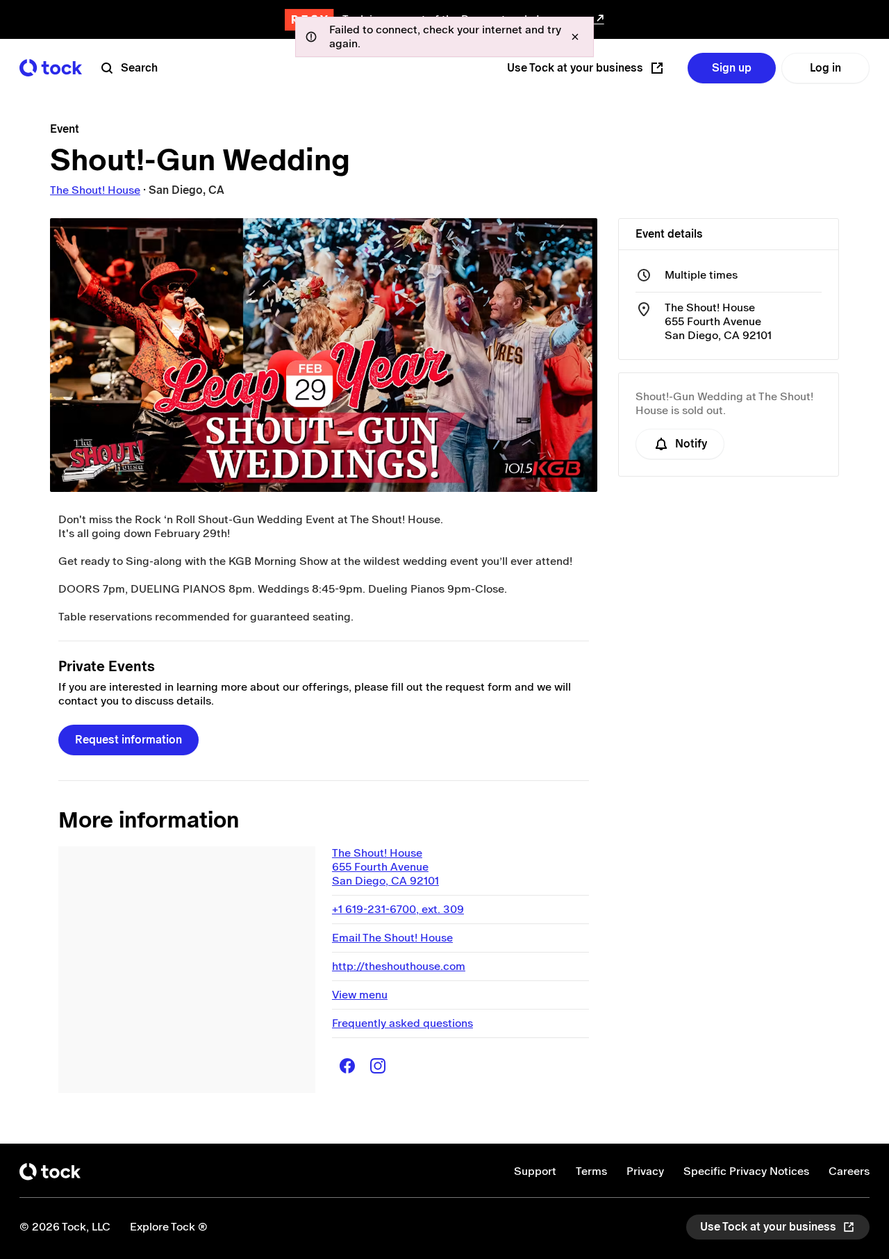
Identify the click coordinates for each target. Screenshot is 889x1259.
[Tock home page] (50, 67)
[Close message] (575, 37)
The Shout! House (95, 190)
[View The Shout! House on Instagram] (378, 1066)
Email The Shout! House (392, 937)
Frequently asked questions (402, 1023)
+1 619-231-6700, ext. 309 (398, 909)
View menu (360, 994)
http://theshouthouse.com (398, 966)
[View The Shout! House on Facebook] (347, 1066)
